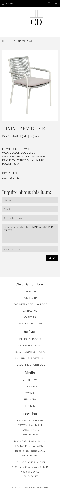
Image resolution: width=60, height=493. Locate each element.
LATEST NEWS (30, 380)
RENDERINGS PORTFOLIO (30, 364)
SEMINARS (30, 399)
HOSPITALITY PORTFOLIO (30, 358)
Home (5, 41)
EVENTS (30, 405)
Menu (9, 3)
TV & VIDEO (30, 386)
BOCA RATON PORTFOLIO (30, 352)
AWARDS (30, 393)
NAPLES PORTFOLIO (30, 345)
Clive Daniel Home (26, 487)
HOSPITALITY (30, 298)
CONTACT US (30, 310)
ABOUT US (30, 291)
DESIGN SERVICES (30, 339)
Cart (55, 3)
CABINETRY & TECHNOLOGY (30, 304)
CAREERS (30, 317)
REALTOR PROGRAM (30, 323)
